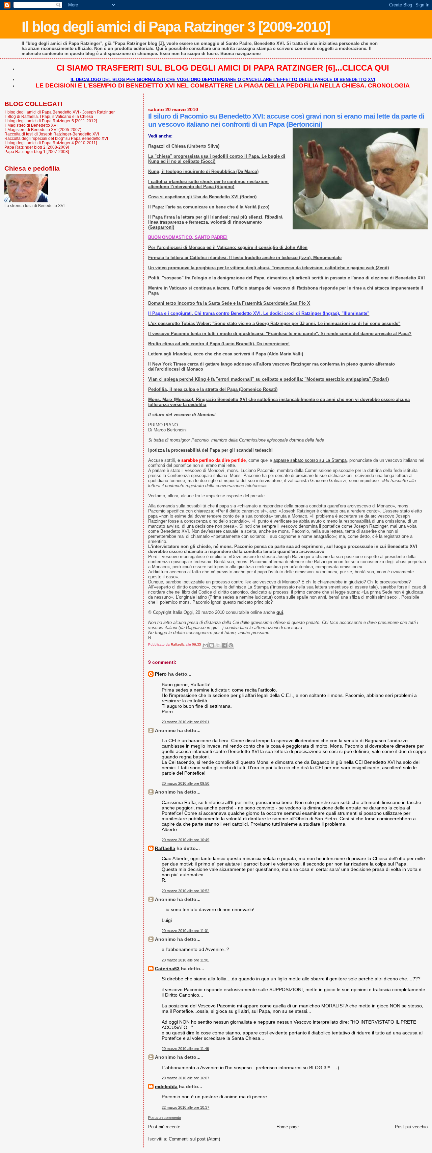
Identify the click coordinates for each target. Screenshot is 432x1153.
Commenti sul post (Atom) (194, 1139)
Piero (161, 674)
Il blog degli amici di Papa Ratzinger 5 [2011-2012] (50, 121)
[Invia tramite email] (205, 645)
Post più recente (164, 1126)
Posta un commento (164, 1118)
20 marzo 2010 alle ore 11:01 (185, 931)
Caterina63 (167, 968)
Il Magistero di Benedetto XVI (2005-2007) (42, 129)
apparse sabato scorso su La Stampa (310, 460)
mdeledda (166, 1086)
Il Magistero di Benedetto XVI (30, 125)
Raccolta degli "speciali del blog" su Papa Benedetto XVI (56, 138)
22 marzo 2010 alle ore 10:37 (185, 1107)
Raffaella (165, 848)
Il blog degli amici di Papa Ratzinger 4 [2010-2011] (50, 143)
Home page (287, 1126)
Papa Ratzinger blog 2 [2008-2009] (36, 147)
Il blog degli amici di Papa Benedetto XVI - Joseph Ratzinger (59, 112)
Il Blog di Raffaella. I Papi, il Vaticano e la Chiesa (48, 116)
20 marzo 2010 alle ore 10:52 (185, 891)
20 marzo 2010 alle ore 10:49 (185, 840)
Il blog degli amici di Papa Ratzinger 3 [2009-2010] (176, 27)
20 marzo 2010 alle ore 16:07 (185, 1078)
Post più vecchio (411, 1126)
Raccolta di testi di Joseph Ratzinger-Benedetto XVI (51, 134)
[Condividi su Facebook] (224, 645)
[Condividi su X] (218, 645)
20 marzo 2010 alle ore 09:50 (185, 783)
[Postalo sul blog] (211, 645)
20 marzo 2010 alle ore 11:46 (185, 1049)
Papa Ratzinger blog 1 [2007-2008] (36, 151)
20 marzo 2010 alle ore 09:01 (185, 722)
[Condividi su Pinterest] (230, 645)
